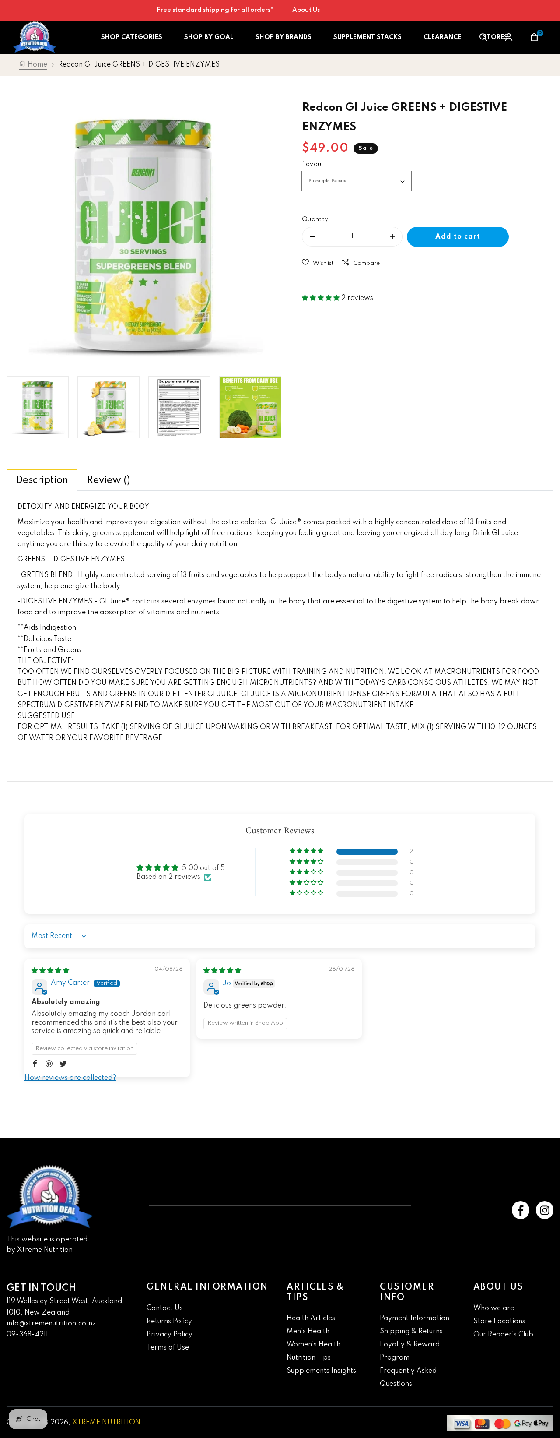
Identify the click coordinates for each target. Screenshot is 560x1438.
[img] (50, 970)
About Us (306, 10)
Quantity (315, 219)
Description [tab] (42, 480)
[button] (321, 298)
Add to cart (457, 236)
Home (36, 64)
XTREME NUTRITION (106, 1422)
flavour (313, 164)
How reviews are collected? (70, 1078)
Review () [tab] (108, 480)
